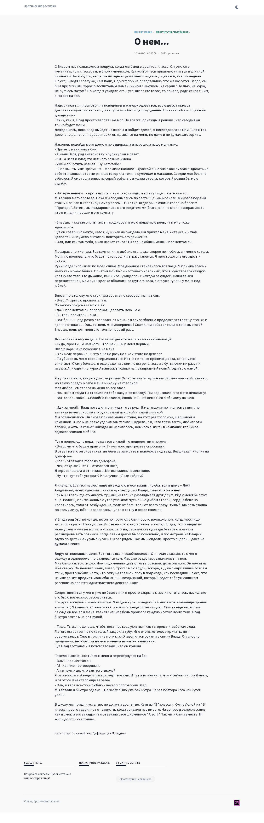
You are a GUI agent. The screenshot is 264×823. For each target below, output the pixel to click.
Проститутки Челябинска (135, 779)
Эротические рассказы (40, 6)
